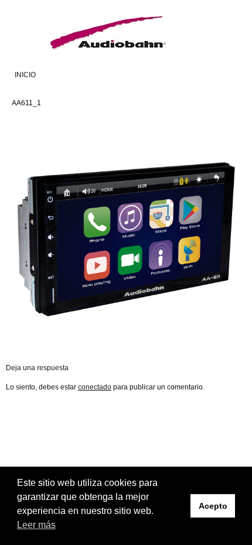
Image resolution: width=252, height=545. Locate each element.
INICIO (25, 75)
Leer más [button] (36, 525)
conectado (94, 387)
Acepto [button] (213, 505)
